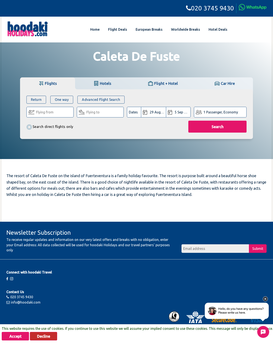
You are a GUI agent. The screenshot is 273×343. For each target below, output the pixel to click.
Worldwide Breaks (185, 29)
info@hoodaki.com (26, 302)
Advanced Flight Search (101, 99)
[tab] (47, 83)
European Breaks (149, 29)
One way (62, 99)
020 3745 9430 (212, 8)
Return (36, 99)
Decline (43, 336)
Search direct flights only (53, 127)
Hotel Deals (218, 29)
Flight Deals (117, 29)
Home (95, 29)
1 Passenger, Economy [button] (220, 112)
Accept (15, 336)
